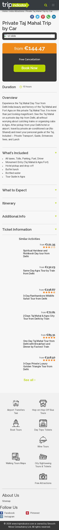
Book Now (29, 68)
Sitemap (6, 501)
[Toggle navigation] (53, 5)
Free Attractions (43, 483)
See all (29, 380)
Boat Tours (16, 430)
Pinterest (35, 513)
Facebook (10, 513)
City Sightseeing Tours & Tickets (43, 465)
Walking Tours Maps (16, 463)
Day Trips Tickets (43, 430)
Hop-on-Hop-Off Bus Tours (43, 411)
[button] (6, 36)
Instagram (9, 517)
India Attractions (17, 11)
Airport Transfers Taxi (16, 411)
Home (5, 11)
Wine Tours (43, 447)
